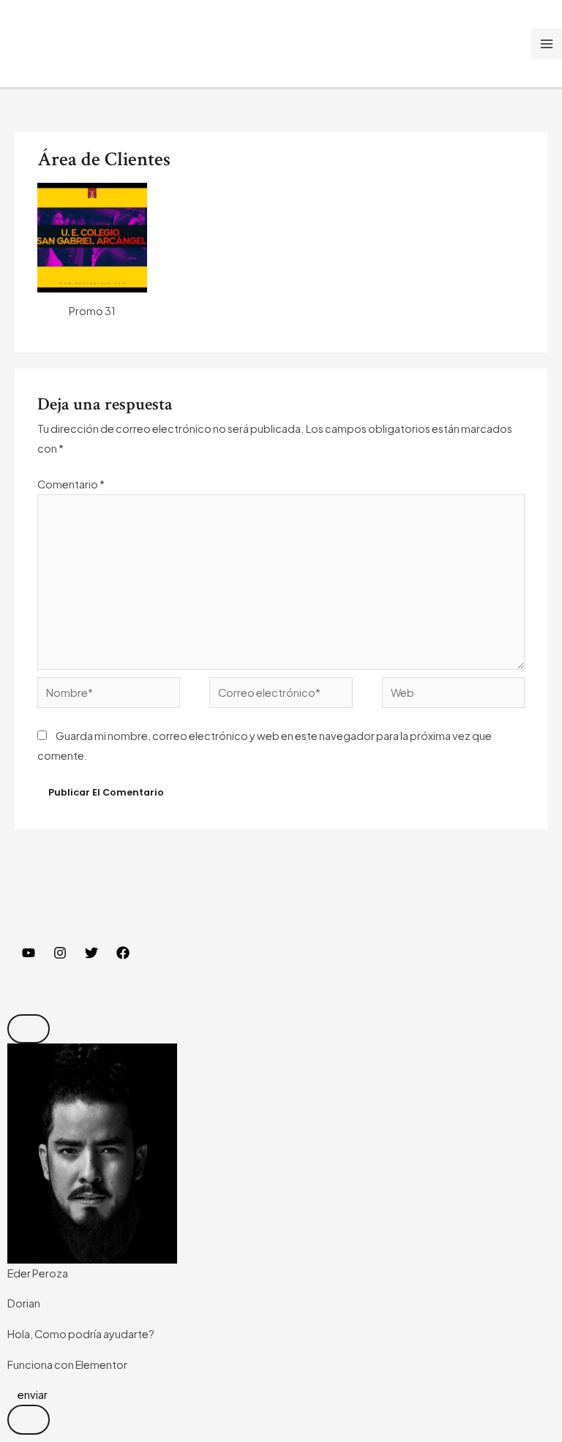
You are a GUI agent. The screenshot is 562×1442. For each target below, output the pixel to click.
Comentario (71, 484)
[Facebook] (123, 952)
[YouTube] (28, 952)
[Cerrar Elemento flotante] (28, 1029)
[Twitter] (91, 952)
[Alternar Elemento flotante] (28, 1420)
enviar (32, 1394)
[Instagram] (60, 952)
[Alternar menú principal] (546, 44)
